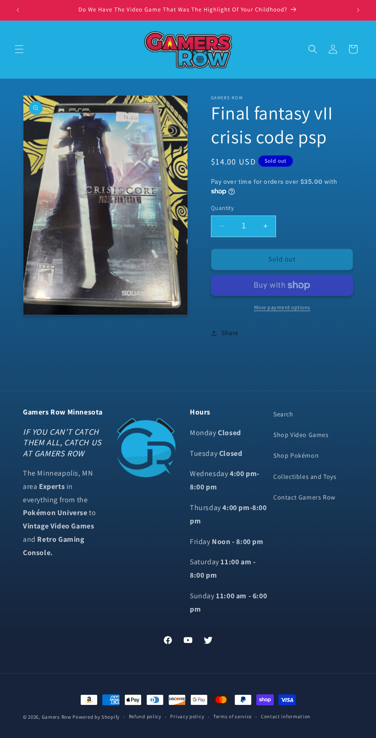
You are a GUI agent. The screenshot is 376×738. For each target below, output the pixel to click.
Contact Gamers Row (304, 497)
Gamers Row (57, 717)
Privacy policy (187, 716)
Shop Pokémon (296, 455)
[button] (19, 49)
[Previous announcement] (18, 10)
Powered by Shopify (96, 717)
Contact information (285, 716)
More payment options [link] (282, 307)
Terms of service (232, 716)
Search (283, 414)
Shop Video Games (301, 435)
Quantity (222, 208)
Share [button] (229, 333)
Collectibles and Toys (305, 476)
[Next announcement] (358, 10)
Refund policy (145, 716)
